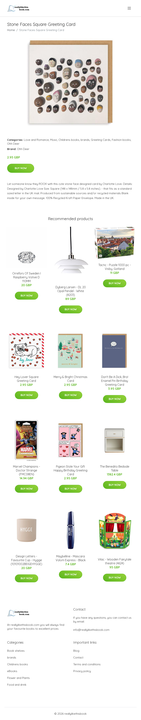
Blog (76, 650)
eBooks (12, 671)
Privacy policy (82, 671)
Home (11, 30)
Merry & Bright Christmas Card (70, 379)
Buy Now (21, 168)
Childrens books (69, 140)
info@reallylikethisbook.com (91, 630)
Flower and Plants (18, 678)
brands (85, 140)
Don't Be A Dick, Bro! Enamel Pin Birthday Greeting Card (114, 380)
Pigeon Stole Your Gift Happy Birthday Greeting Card (70, 470)
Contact (78, 657)
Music (53, 140)
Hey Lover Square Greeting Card (27, 379)
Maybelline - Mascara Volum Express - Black (71, 558)
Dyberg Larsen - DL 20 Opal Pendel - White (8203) (70, 291)
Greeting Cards (101, 140)
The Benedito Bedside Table (114, 468)
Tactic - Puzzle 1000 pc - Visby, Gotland (114, 267)
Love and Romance (36, 140)
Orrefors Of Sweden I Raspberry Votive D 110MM (26, 277)
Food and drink (16, 684)
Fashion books (121, 140)
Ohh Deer (13, 143)
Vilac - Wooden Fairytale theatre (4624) (114, 561)
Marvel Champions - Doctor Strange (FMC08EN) (26, 470)
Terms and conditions (87, 664)
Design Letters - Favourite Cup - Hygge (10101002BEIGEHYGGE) (26, 560)
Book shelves (16, 650)
